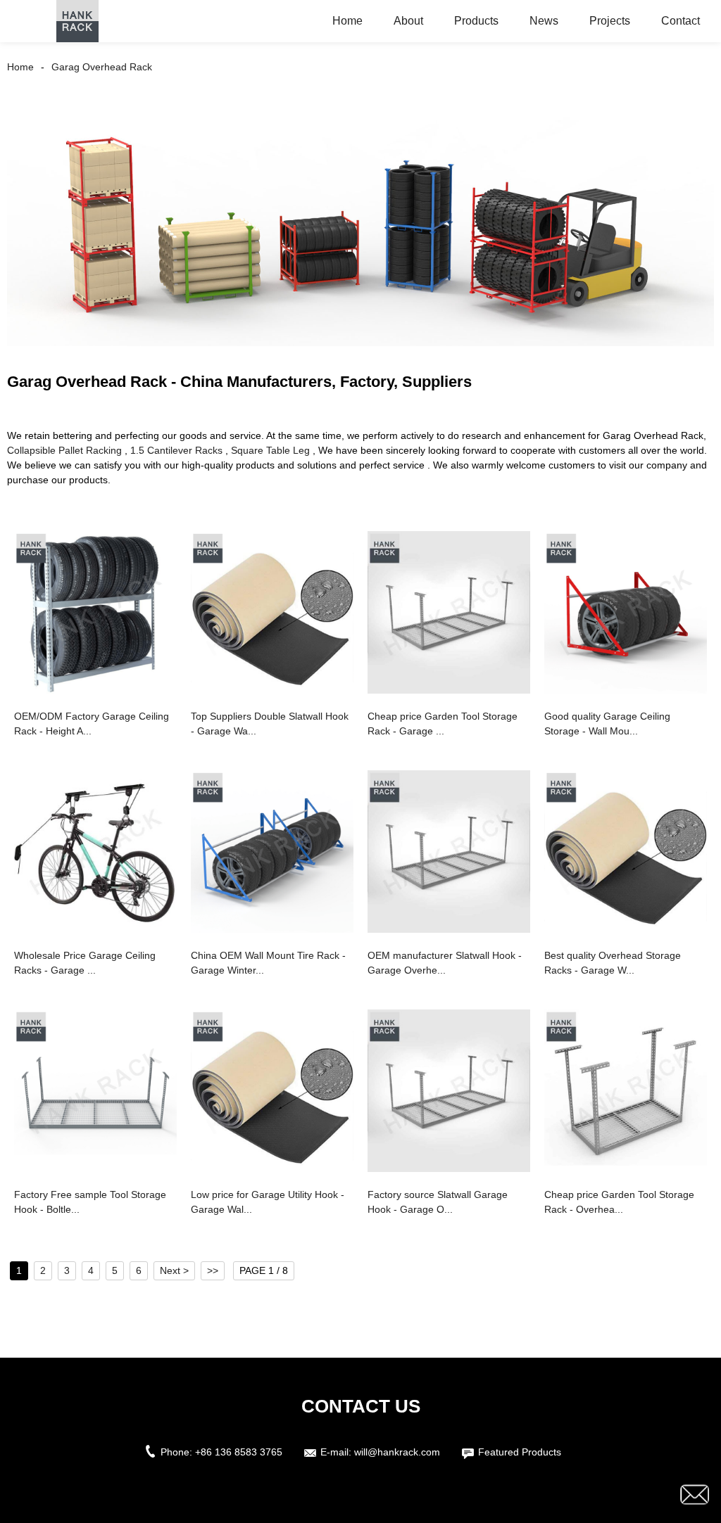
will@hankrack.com (397, 1452)
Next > (174, 1270)
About (408, 21)
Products (476, 21)
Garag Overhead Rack (101, 66)
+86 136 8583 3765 (238, 1452)
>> (212, 1270)
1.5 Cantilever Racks (176, 450)
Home (347, 21)
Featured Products (519, 1452)
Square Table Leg (270, 450)
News (543, 21)
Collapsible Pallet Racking (64, 450)
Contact (680, 21)
